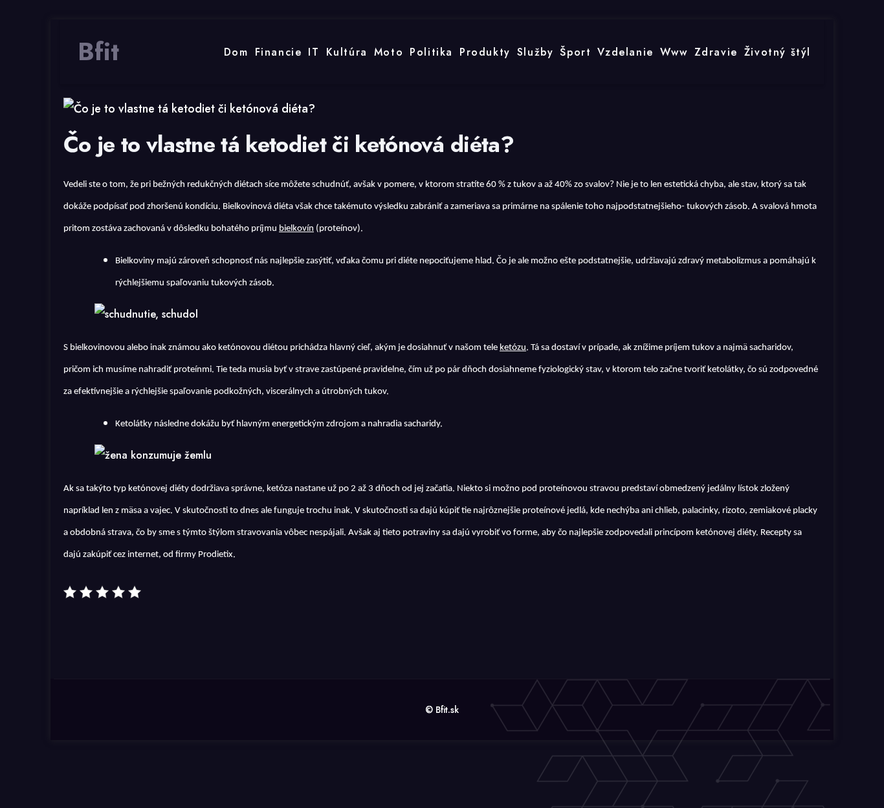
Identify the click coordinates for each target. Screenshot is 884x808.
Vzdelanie (625, 52)
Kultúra (347, 52)
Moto (388, 52)
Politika (431, 52)
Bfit (98, 51)
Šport (575, 52)
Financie (278, 52)
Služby (535, 52)
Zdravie (716, 52)
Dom (236, 52)
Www (674, 52)
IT (313, 52)
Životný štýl (777, 52)
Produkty (485, 52)
